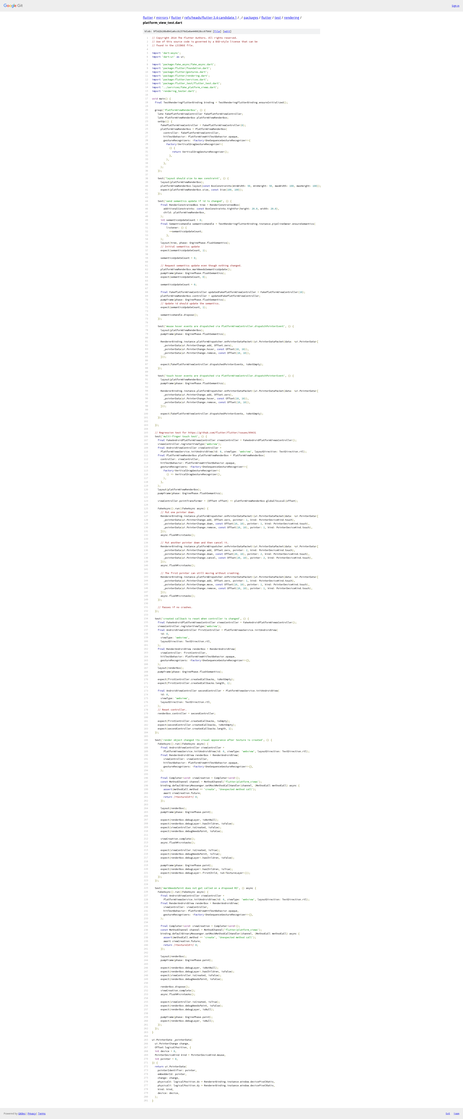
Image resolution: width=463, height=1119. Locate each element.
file (217, 31)
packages (251, 17)
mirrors (162, 17)
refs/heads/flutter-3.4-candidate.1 (210, 17)
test (278, 17)
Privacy (31, 1113)
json (456, 1113)
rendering (291, 17)
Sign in (455, 5)
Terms (42, 1113)
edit (227, 31)
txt (448, 1113)
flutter (148, 17)
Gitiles (21, 1113)
